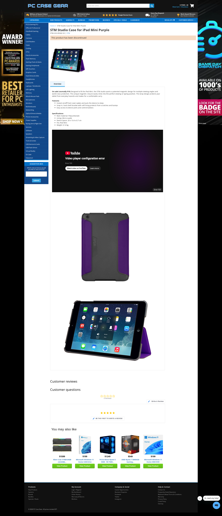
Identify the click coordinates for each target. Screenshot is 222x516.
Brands (30, 494)
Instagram (118, 499)
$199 (85, 456)
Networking (30, 110)
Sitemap (160, 504)
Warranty (161, 497)
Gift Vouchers (30, 69)
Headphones (30, 79)
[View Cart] (191, 5)
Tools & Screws (31, 141)
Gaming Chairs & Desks (34, 62)
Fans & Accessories (32, 55)
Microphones (30, 100)
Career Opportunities (121, 490)
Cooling (28, 48)
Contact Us (161, 490)
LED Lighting (30, 89)
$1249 (107, 456)
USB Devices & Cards (33, 144)
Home (52, 26)
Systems (31, 492)
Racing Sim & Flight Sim (34, 124)
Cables (28, 35)
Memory (29, 93)
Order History (76, 494)
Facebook (118, 494)
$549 (130, 456)
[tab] (156, 401)
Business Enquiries (121, 492)
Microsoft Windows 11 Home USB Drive (85, 460)
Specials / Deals (33, 499)
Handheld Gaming (32, 31)
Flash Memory (31, 59)
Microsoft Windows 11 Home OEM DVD (153, 460)
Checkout (184, 7)
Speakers (29, 134)
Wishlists (74, 499)
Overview (57, 84)
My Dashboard (76, 492)
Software (29, 130)
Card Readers (30, 42)
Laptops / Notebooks (33, 86)
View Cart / (176, 7)
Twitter (117, 497)
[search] (152, 6)
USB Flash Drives (31, 148)
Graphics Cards (31, 72)
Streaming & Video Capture (35, 137)
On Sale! (28, 154)
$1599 (62, 456)
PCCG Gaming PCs (32, 24)
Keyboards (29, 83)
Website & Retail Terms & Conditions (170, 494)
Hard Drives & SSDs (32, 76)
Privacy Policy (162, 499)
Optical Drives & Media (33, 113)
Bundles (31, 497)
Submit (36, 180)
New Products (32, 490)
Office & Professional (33, 28)
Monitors (29, 103)
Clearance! (29, 158)
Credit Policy (162, 501)
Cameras (29, 38)
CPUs (27, 52)
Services (28, 127)
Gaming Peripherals (32, 65)
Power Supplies (31, 120)
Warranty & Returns (78, 497)
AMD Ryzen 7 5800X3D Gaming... (130, 460)
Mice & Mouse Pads (32, 96)
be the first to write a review (109, 418)
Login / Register (77, 490)
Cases (28, 45)
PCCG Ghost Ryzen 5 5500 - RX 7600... (108, 460)
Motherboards (31, 107)
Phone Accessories (32, 117)
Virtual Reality (30, 151)
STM (68, 33)
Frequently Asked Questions (167, 492)
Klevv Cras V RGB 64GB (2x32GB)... (62, 460)
